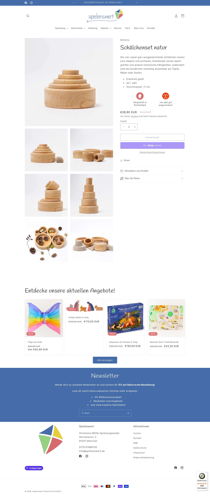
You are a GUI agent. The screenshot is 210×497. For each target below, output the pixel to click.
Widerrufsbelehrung (143, 457)
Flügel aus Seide (35, 342)
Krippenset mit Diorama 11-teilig (123, 342)
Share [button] (127, 160)
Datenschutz (139, 448)
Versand (134, 116)
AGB (135, 443)
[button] (28, 16)
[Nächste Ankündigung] (136, 3)
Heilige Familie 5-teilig (78, 318)
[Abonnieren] (128, 413)
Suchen (137, 433)
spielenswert (38, 491)
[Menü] (206, 473)
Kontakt (137, 438)
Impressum (139, 452)
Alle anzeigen (105, 360)
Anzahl (123, 121)
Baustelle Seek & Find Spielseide (164, 342)
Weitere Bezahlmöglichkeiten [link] (152, 152)
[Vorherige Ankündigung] (73, 3)
